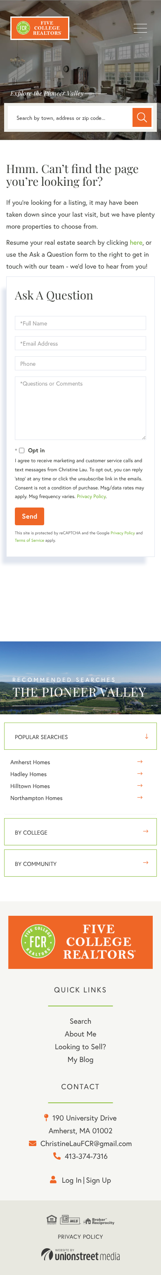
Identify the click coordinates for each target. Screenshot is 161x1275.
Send (29, 516)
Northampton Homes (36, 798)
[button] (142, 117)
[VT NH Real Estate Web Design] (80, 1254)
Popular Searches (41, 737)
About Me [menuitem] (81, 1034)
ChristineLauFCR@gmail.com (86, 1143)
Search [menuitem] (80, 1021)
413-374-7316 (86, 1156)
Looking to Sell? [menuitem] (80, 1046)
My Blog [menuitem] (81, 1059)
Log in (72, 1180)
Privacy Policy (91, 497)
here (136, 242)
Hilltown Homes (30, 786)
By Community (36, 864)
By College (31, 832)
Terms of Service (29, 540)
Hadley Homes (28, 774)
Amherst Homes (30, 762)
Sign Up (98, 1180)
